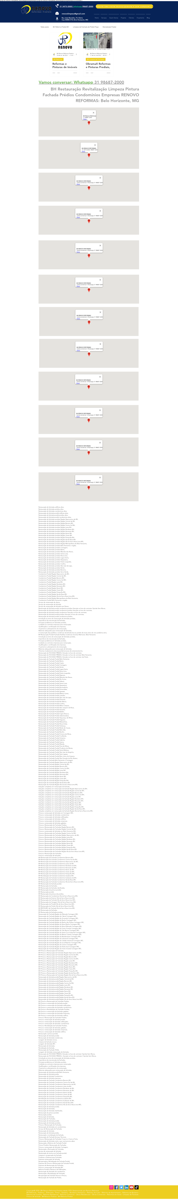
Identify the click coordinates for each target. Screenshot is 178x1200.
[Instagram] (111, 1187)
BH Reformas (58, 59)
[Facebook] (116, 1187)
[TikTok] (137, 1187)
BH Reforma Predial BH (61, 27)
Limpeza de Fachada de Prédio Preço (86, 27)
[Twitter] (121, 1187)
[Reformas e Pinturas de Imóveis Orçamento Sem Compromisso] (65, 41)
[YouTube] (131, 1187)
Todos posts (45, 27)
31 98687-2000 (81, 82)
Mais (104, 27)
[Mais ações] (77, 54)
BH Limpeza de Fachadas (95, 59)
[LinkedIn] (126, 1187)
